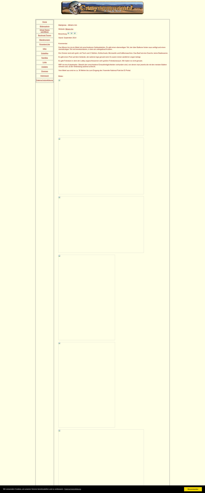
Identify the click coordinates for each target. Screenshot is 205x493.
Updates (44, 67)
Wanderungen (44, 40)
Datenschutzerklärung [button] (72, 489)
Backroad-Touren (44, 35)
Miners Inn (69, 29)
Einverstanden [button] (193, 489)
